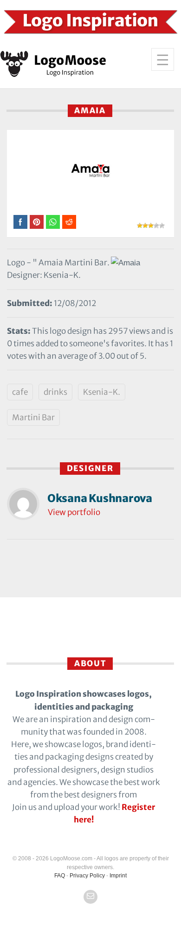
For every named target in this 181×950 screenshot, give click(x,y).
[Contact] (90, 897)
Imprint (118, 875)
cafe (20, 392)
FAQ (59, 875)
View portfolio (74, 512)
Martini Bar (33, 417)
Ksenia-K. (101, 392)
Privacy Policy (87, 875)
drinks (55, 392)
